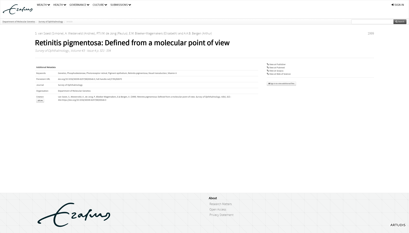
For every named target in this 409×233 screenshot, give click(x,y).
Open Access (217, 209)
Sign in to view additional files (282, 84)
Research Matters (220, 204)
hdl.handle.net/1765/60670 (109, 79)
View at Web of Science (280, 74)
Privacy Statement (221, 215)
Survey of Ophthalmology (51, 21)
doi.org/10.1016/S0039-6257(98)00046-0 (76, 79)
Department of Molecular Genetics (19, 21)
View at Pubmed (277, 67)
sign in (399, 5)
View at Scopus (276, 71)
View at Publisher (277, 64)
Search (400, 21)
